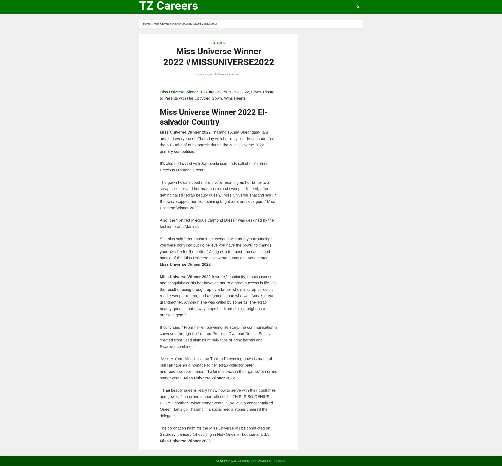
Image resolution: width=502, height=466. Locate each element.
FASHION (219, 43)
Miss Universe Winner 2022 (184, 92)
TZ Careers (168, 5)
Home (147, 23)
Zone (253, 460)
